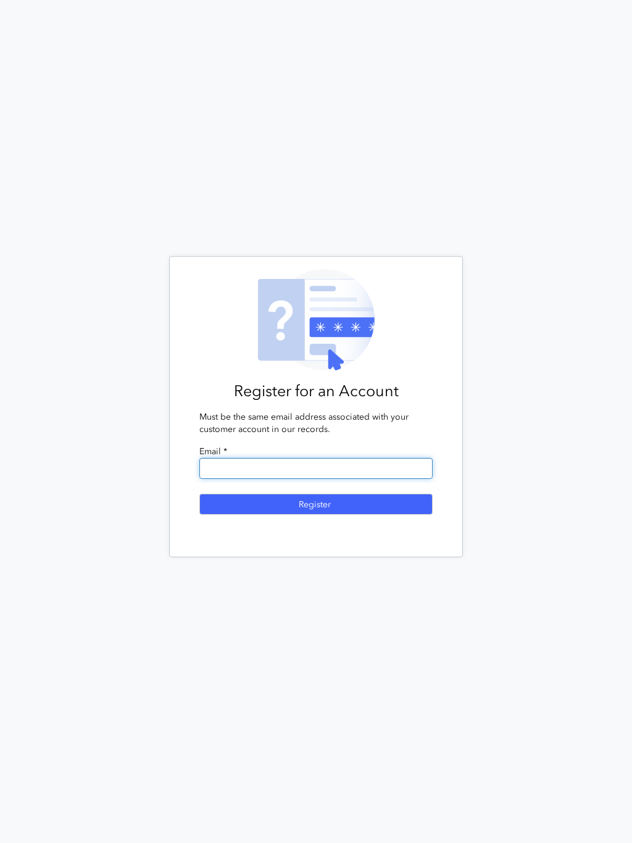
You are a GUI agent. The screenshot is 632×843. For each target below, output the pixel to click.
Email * (213, 451)
